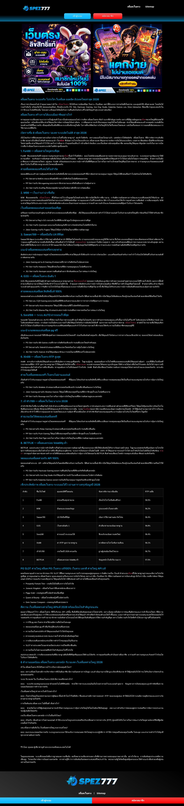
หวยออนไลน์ (80, 242)
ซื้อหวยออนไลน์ (80, 281)
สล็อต (143, 119)
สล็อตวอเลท (81, 364)
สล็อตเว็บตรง (133, 6)
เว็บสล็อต (86, 409)
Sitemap (149, 6)
